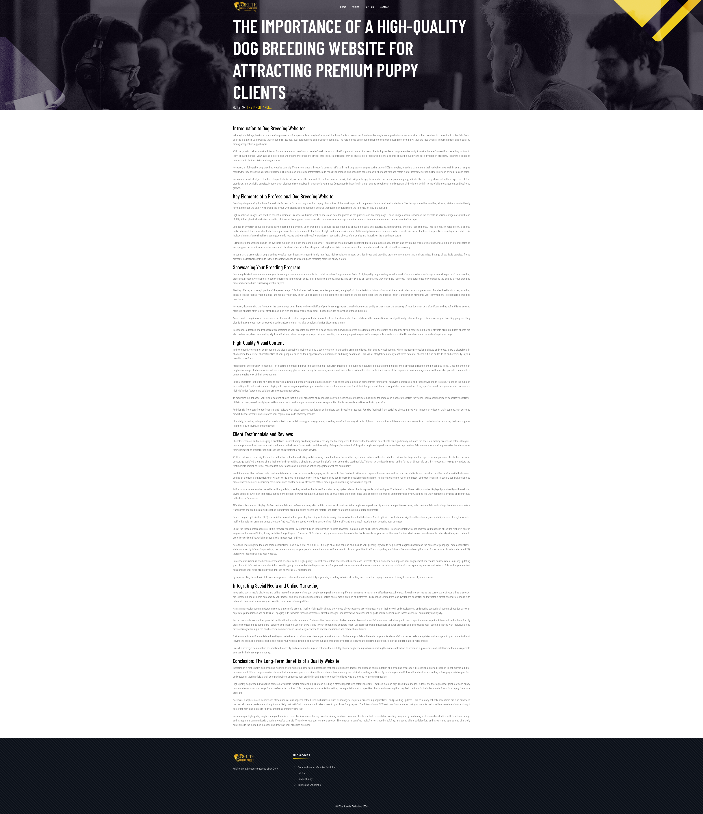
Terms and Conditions (309, 784)
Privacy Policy (305, 779)
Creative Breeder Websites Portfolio (316, 767)
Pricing (302, 773)
